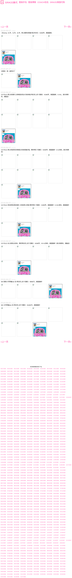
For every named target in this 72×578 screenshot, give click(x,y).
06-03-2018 (3, 501)
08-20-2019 (43, 410)
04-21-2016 (29, 561)
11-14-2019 (36, 397)
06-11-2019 (56, 423)
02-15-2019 (43, 449)
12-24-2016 (36, 545)
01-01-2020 (36, 386)
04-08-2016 (10, 563)
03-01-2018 (10, 524)
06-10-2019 (62, 423)
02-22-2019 (62, 446)
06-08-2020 (3, 371)
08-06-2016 (56, 550)
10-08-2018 (23, 472)
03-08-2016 (42, 568)
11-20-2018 (55, 462)
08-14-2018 (23, 485)
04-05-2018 (42, 514)
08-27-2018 (3, 483)
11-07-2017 (22, 542)
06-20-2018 (29, 496)
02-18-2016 (49, 571)
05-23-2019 (23, 428)
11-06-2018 (3, 467)
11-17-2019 (22, 397)
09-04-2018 (16, 480)
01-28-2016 (16, 576)
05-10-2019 (42, 431)
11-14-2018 (22, 464)
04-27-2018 (29, 509)
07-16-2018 (36, 490)
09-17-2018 (62, 475)
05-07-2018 (29, 506)
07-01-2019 (23, 420)
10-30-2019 (29, 399)
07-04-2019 (10, 420)
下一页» (67, 27)
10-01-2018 (49, 472)
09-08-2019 (36, 407)
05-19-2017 (42, 542)
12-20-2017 (49, 532)
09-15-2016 (56, 548)
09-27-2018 (10, 475)
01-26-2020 (56, 381)
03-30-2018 (16, 516)
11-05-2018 (9, 467)
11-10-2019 (49, 397)
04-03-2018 (56, 514)
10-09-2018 (16, 472)
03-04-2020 (16, 376)
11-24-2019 (49, 394)
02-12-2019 (62, 449)
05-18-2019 (56, 428)
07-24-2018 (23, 490)
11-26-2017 (9, 540)
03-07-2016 (49, 568)
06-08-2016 (23, 558)
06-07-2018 (42, 498)
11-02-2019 (16, 399)
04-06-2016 (23, 563)
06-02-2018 (10, 501)
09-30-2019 (16, 405)
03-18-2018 (29, 519)
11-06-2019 (68, 397)
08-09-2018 (49, 485)
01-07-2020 (16, 386)
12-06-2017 (10, 537)
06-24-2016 (49, 555)
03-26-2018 (43, 516)
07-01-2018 (49, 493)
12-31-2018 (3, 457)
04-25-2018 (43, 509)
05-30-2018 (29, 501)
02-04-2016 (56, 574)
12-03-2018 (10, 462)
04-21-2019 (23, 436)
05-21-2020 (43, 371)
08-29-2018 (56, 480)
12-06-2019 (49, 392)
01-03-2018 (36, 529)
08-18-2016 (23, 550)
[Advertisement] (36, 14)
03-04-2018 (56, 522)
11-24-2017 (22, 540)
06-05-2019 (29, 425)
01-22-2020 (16, 384)
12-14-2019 (16, 392)
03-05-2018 (49, 522)
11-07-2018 (68, 464)
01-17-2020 (43, 384)
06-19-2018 (36, 496)
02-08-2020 (9, 381)
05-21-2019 (36, 428)
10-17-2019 (10, 402)
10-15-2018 (43, 470)
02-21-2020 (16, 379)
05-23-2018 (62, 501)
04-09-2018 (16, 514)
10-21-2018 (3, 470)
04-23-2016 (23, 561)
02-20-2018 (3, 527)
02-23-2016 (29, 571)
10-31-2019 (23, 399)
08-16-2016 (29, 550)
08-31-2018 (43, 480)
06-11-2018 (16, 498)
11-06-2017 (29, 542)
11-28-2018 (23, 462)
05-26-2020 (23, 371)
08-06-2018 (3, 488)
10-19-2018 (16, 470)
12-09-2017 (56, 535)
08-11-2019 (36, 412)
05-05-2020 (49, 371)
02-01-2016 (10, 576)
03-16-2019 (16, 444)
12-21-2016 (43, 545)
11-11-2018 (42, 464)
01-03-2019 (49, 454)
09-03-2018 (23, 480)
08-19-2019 (49, 410)
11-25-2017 (16, 540)
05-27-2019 (10, 428)
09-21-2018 (43, 475)
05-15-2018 (43, 503)
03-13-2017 (3, 545)
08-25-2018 (16, 483)
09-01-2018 (36, 480)
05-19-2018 (23, 503)
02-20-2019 (10, 449)
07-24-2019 (49, 415)
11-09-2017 (9, 542)
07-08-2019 (49, 418)
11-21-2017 (42, 540)
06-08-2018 (36, 498)
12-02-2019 (10, 394)
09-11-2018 (36, 477)
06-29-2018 (56, 493)
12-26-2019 (10, 389)
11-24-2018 (29, 462)
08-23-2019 (23, 410)
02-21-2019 (3, 449)
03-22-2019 (43, 441)
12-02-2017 (36, 537)
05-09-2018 (16, 506)
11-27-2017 (3, 540)
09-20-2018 (49, 475)
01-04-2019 (42, 454)
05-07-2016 (3, 561)
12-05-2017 (16, 537)
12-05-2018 (62, 459)
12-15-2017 (16, 535)
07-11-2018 (3, 493)
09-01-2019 (62, 407)
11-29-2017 (56, 537)
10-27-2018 (36, 467)
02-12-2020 (62, 379)
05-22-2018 (3, 503)
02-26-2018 (29, 524)
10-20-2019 (3, 402)
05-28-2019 (3, 428)
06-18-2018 (43, 496)
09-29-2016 (42, 548)
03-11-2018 (9, 522)
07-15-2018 (43, 490)
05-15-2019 (10, 431)
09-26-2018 (16, 475)
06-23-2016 (56, 555)
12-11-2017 (42, 535)
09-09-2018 (49, 477)
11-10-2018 (49, 464)
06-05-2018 (56, 498)
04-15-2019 (56, 436)
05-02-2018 (62, 506)
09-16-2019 (49, 405)
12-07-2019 (43, 392)
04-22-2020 (56, 371)
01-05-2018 (23, 529)
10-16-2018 (36, 470)
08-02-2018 (29, 488)
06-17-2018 (49, 496)
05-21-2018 (10, 503)
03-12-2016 (16, 568)
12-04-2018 (3, 462)
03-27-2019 (23, 441)
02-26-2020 (56, 376)
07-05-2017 (36, 542)
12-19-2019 (49, 389)
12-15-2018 (62, 457)
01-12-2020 (56, 384)
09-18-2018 (56, 475)
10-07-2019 (49, 402)
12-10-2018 (29, 459)
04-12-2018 (62, 511)
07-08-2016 (9, 555)
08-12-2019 (29, 412)
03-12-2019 (36, 444)
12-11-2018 (23, 459)
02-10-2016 (36, 574)
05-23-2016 (49, 558)
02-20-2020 (23, 379)
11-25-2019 (42, 394)
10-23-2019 (56, 399)
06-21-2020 (23, 368)
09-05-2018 (10, 480)
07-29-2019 (16, 415)
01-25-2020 (62, 381)
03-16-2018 (43, 519)
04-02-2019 (49, 438)
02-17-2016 (56, 571)
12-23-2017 (29, 532)
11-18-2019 (16, 397)
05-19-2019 (49, 428)
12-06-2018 (56, 459)
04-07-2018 (29, 514)
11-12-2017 (3, 542)
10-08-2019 (43, 402)
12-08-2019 (36, 392)
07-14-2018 (49, 490)
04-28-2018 (23, 509)
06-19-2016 (3, 558)
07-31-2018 (43, 488)
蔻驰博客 (32, 2)
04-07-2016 (16, 563)
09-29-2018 (62, 472)
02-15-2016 (3, 574)
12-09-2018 (36, 459)
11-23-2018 (36, 462)
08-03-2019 (62, 412)
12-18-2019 (56, 389)
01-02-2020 (29, 386)
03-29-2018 (23, 516)
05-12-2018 (62, 503)
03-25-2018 (49, 516)
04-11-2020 (9, 373)
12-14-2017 (23, 535)
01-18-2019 (42, 451)
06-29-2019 (36, 420)
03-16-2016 (3, 568)
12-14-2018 (3, 459)
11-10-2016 (9, 548)
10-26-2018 (42, 467)
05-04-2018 (49, 506)
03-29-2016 (49, 563)
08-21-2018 (43, 483)
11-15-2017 (62, 540)
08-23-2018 (29, 483)
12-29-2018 (10, 457)
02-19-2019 (16, 449)
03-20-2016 (43, 566)
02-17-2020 (36, 379)
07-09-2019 (42, 418)
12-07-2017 (3, 537)
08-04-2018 (16, 488)
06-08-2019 (10, 425)
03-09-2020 (3, 376)
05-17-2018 (29, 503)
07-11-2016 (3, 555)
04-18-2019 (36, 436)
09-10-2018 (42, 477)
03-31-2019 (62, 438)
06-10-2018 (23, 498)
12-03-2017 (29, 537)
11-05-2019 (3, 399)
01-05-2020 (23, 386)
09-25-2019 (23, 405)
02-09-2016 (42, 574)
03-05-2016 (62, 568)
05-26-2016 (43, 558)
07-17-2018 (29, 490)
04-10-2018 (9, 514)
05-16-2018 (36, 503)
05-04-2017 (49, 542)
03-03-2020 (23, 376)
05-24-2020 (36, 371)
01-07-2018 (10, 529)
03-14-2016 (10, 568)
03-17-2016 (62, 566)
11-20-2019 (3, 397)
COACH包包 (43, 2)
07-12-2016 (62, 553)
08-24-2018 (23, 483)
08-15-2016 (36, 550)
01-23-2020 (10, 384)
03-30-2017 (62, 542)
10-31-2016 (16, 548)
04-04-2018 (49, 514)
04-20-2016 (36, 561)
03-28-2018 (29, 516)
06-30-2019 (29, 420)
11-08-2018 (62, 464)
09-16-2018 (3, 477)
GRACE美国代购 (57, 2)
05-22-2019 (29, 428)
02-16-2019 (36, 449)
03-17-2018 (36, 519)
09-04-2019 (49, 407)
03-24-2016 (16, 566)
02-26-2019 (56, 446)
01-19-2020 (29, 384)
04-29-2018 (16, 509)
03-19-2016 (49, 566)
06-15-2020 (43, 368)
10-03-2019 (3, 405)
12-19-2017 (56, 532)
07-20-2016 (36, 553)
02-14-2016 (10, 574)
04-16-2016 (49, 561)
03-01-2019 (43, 446)
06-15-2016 (10, 558)
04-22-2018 (62, 509)
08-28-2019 (10, 410)
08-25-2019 (16, 410)
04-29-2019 (49, 433)
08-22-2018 (36, 483)
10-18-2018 (23, 470)
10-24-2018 (49, 467)
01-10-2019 (9, 454)
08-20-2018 (49, 483)
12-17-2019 (62, 389)
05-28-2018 (36, 501)
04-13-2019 (3, 438)
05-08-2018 (23, 506)
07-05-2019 (3, 420)
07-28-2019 (23, 415)
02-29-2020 (36, 376)
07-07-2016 (16, 555)
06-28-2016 (36, 555)
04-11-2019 (16, 438)
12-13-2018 (10, 459)
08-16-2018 (10, 485)
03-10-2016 (29, 568)
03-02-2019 (36, 446)
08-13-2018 (29, 485)
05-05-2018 (42, 506)
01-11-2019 (3, 454)
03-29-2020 (49, 373)
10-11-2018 (3, 472)
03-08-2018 (29, 522)
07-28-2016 (10, 553)
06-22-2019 (62, 420)
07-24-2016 (29, 553)
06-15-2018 (56, 496)
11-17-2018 (9, 464)
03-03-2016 (10, 571)
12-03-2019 (3, 394)
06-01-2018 (16, 501)
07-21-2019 (3, 418)
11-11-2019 (42, 397)
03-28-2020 (56, 373)
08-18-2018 (62, 483)
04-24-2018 (49, 509)
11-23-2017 (29, 540)
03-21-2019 (49, 441)
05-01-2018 (3, 509)
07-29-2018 (56, 488)
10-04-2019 (62, 402)
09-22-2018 (36, 475)
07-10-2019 (36, 418)
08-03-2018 (23, 488)
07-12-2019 (23, 418)
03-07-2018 (36, 522)
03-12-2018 (3, 522)
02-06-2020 (16, 381)
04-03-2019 (42, 438)
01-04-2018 (29, 529)
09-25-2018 (23, 475)
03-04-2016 (3, 571)
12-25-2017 (16, 532)
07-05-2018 (23, 493)
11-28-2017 (62, 537)
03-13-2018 (62, 519)
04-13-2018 (56, 511)
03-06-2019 (10, 446)
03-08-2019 (62, 444)
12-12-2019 (29, 392)
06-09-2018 (29, 498)
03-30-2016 (43, 563)
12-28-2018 (16, 457)
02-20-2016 (43, 571)
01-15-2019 (56, 451)
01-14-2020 (49, 384)
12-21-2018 (49, 457)
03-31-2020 (42, 373)
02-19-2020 (29, 379)
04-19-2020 (62, 371)
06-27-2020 (3, 368)
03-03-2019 (29, 446)
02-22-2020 (10, 379)
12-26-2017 (10, 532)
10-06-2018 (36, 472)
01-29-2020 (42, 381)
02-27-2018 (23, 524)
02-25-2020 (62, 376)
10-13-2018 (56, 470)
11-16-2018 (16, 464)
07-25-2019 (43, 415)
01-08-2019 (23, 454)
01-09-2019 (16, 454)
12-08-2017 (62, 535)
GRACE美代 (11, 2)
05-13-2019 (23, 431)
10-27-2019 (42, 399)
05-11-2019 (36, 431)
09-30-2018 (56, 472)
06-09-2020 (62, 368)
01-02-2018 (43, 529)
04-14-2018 (49, 511)
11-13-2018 (29, 464)
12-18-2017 (62, 532)
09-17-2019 (43, 405)
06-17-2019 (16, 423)
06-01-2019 (56, 425)
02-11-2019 (3, 451)
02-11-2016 (29, 574)
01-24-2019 (9, 451)
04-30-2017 (55, 542)
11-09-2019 (55, 397)
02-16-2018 (16, 527)
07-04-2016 (29, 555)
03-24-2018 (56, 516)
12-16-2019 (3, 392)
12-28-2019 (62, 386)
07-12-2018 (62, 490)
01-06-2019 (29, 454)
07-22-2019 (62, 415)
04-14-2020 (3, 373)
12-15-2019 (10, 392)
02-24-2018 (43, 524)
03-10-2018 (16, 522)
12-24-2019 (23, 389)
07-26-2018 (10, 490)
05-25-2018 (49, 501)
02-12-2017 (16, 545)
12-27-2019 (3, 389)
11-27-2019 (29, 394)
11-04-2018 (16, 467)
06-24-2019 (49, 420)
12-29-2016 (23, 545)
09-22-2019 (36, 405)
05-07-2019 (62, 431)
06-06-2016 (29, 558)
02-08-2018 (29, 527)
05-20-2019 (43, 428)
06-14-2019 (36, 423)
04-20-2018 (10, 511)
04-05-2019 (36, 438)
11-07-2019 (62, 397)
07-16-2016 (49, 553)
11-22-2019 (55, 394)
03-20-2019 (56, 441)
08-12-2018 (36, 485)
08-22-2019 (29, 410)
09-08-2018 (56, 477)
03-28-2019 (16, 441)
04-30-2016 (10, 561)
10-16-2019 (16, 402)
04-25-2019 (62, 433)
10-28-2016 (23, 548)
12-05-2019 (56, 392)
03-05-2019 (16, 446)
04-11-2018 (3, 514)
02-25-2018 (36, 524)
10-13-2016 (36, 548)
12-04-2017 (23, 537)
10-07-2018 (29, 472)
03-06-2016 (56, 568)
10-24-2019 (49, 399)
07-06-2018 (16, 493)
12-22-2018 (43, 457)
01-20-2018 (43, 527)
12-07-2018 (49, 459)
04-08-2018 (23, 514)
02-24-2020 (3, 379)
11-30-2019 (16, 394)
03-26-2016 (3, 566)
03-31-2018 (10, 516)
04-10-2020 (16, 373)
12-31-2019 (43, 386)
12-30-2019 (49, 386)
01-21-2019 (23, 451)
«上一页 (4, 27)
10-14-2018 (49, 470)
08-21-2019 (36, 410)
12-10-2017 (49, 535)
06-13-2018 (3, 498)
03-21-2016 (36, 566)
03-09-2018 (23, 522)
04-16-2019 (49, 436)
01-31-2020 (36, 381)
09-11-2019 (16, 407)
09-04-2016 (62, 548)
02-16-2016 (62, 571)
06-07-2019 (16, 425)
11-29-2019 (23, 394)
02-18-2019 (23, 449)
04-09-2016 (3, 563)
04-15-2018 (43, 511)
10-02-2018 (42, 472)
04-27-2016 (16, 561)
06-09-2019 (3, 425)
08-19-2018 (56, 483)
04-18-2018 (23, 511)
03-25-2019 (36, 441)
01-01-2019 (62, 454)
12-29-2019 (56, 386)
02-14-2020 (49, 379)
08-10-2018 (43, 485)
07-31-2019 (10, 415)
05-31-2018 (23, 501)
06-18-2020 (29, 368)
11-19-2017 (49, 540)
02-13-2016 (16, 574)
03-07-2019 (3, 446)
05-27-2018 (43, 501)
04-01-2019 (56, 438)
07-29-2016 (3, 553)
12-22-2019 (29, 389)
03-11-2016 (23, 568)
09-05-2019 (42, 407)
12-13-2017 (29, 535)
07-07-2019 (56, 418)
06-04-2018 (62, 498)
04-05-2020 (29, 373)
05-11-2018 (3, 506)
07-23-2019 (56, 415)
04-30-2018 (10, 509)
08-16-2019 (3, 412)
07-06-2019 (62, 418)
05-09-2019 (49, 431)
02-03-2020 (29, 381)
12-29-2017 (56, 529)
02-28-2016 (16, 571)
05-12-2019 (29, 431)
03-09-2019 (56, 444)
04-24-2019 (3, 436)
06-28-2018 (62, 493)
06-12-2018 (10, 498)
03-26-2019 (29, 441)
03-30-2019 (3, 441)
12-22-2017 (36, 532)
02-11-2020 (3, 381)
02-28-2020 (43, 376)
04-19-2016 (43, 561)
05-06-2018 (36, 506)
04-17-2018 (29, 511)
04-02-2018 (62, 514)
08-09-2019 (49, 412)
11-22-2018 (42, 462)
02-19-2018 (10, 527)
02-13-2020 (56, 379)
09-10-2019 (23, 407)
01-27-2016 (23, 576)
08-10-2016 (43, 550)
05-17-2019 (62, 428)
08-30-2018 (49, 480)
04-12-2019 (10, 438)
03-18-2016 (56, 566)
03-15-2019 (23, 444)
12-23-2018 (36, 457)
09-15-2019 (56, 405)
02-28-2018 (16, 524)
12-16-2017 (10, 535)
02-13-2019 (56, 449)
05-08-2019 (56, 431)
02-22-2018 (56, 524)
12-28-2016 (29, 545)
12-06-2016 (49, 545)
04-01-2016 (36, 563)
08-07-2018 (62, 485)
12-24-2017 (23, 532)
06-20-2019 (3, 423)
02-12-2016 (23, 574)
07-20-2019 (10, 418)
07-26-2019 (36, 415)
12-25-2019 (16, 389)
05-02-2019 (29, 433)
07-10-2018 (9, 493)
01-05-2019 (36, 454)
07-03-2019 (16, 420)
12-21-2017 (43, 532)
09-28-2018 (3, 475)
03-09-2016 (36, 568)
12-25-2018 (23, 457)
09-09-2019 (29, 407)
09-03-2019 (56, 407)
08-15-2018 (16, 485)
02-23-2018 (49, 524)
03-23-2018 (62, 516)
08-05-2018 (10, 488)
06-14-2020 (49, 368)
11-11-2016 (3, 548)
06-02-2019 (49, 425)
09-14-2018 (16, 477)
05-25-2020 (29, 371)
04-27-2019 (56, 433)
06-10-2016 (16, 558)
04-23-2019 (10, 436)
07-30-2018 (49, 488)
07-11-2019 (29, 418)
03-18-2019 (3, 444)
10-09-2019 (36, 402)
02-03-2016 (62, 574)
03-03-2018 (62, 522)
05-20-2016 (56, 558)
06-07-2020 (10, 371)
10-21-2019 (62, 399)
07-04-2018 (29, 493)
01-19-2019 (36, 451)
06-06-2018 (49, 498)
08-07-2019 (56, 412)
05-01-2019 (36, 433)
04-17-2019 (43, 436)
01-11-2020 (62, 384)
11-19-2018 (62, 462)
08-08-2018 (56, 485)
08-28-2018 (62, 480)
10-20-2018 (10, 470)
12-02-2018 (16, 462)
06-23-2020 (10, 368)
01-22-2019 (16, 451)
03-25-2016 (10, 566)
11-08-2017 (16, 542)
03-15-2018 (49, 519)
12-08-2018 (42, 459)
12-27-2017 (3, 532)
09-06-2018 (3, 480)
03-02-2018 (3, 524)
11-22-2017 (36, 540)
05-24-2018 (56, 501)
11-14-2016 (62, 545)
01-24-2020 (3, 384)
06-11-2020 (56, 368)
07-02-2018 (42, 493)
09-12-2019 (10, 407)
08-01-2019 (3, 415)
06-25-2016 (42, 555)
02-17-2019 (29, 449)
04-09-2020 (23, 373)
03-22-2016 (29, 566)
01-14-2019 (62, 451)
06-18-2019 (10, 423)
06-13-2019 (43, 423)
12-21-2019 (36, 389)
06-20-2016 (62, 555)
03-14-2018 (56, 519)
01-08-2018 (3, 529)
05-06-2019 (3, 433)
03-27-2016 (62, 563)
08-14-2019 (16, 412)
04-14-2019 (62, 436)
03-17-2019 (10, 444)
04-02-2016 (29, 563)
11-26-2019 (36, 394)
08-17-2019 (62, 410)
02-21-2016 (36, 571)
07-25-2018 (16, 490)
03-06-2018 (42, 522)
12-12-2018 (16, 459)
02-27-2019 (49, 446)
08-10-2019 (42, 412)
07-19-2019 (16, 418)
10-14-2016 (29, 548)
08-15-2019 (10, 412)
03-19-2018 (23, 519)
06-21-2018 (23, 496)
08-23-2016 (10, 550)
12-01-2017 (43, 537)
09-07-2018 (62, 477)
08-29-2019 (3, 410)
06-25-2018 (3, 496)
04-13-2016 (56, 561)
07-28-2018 (62, 488)
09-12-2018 (29, 477)
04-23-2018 (56, 509)
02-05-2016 (49, 574)
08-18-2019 (56, 410)
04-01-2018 (3, 516)
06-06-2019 (23, 425)
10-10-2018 (9, 472)
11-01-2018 (29, 467)
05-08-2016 (62, 558)
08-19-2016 (16, 550)
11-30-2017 (49, 537)
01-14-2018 (49, 527)
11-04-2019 (9, 399)
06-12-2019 (49, 423)
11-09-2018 (55, 464)
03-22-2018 (3, 519)
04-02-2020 (36, 373)
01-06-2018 (16, 529)
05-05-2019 (10, 433)
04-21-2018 (3, 511)
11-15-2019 (29, 397)
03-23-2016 (23, 566)
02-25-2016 (23, 571)
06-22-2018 (16, 496)
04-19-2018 (16, 511)
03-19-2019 (62, 441)
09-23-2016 (49, 548)
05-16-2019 (3, 431)
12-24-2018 (29, 457)
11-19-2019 (9, 397)
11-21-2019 (62, 394)
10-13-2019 (23, 402)
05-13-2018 (56, 503)
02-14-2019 (49, 449)
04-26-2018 (36, 509)
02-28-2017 (10, 545)
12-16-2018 (56, 457)
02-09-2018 (23, 527)
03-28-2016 (56, 563)
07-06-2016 (23, 555)
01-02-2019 (56, 454)
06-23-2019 (56, 420)
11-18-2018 (3, 464)
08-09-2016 (49, 550)
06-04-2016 (36, 558)
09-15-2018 (10, 477)
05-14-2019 (16, 431)
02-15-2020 (43, 379)
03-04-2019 (23, 446)
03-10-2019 (49, 444)
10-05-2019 (56, 402)
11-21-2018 (49, 462)
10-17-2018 (29, 470)
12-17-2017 (3, 535)
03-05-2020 (10, 376)
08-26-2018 (10, 483)
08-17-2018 (3, 485)
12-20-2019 (43, 389)
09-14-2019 (62, 405)
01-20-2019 (29, 451)
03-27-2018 (36, 516)
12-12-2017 (36, 535)
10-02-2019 (10, 405)
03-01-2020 (29, 376)
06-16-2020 (36, 368)
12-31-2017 (49, 529)
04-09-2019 (23, 438)
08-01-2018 (36, 488)
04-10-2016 (62, 561)
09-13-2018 (23, 477)
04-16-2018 (36, 511)
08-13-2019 (23, 412)
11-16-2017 (55, 540)
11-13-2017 (68, 540)
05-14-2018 (49, 503)
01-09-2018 (62, 527)
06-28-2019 (43, 420)
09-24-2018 (29, 475)
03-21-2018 (10, 519)
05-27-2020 (16, 371)
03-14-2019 (29, 444)
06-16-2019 (23, 423)
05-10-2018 (9, 506)
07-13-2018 (56, 490)
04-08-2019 (29, 438)
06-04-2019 (36, 425)
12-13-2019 (23, 392)
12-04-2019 (62, 392)
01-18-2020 (36, 384)
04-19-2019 (29, 436)
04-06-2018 (36, 514)
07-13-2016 (56, 553)
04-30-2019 (43, 433)
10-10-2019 (29, 402)
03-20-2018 (16, 519)
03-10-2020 (62, 373)
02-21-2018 (62, 524)
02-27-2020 (49, 376)
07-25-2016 (23, 553)
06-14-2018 (62, 496)
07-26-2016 (16, 553)
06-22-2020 (16, 368)
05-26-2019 (16, 428)
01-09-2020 (10, 386)
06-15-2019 (29, 423)
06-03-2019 (43, 425)
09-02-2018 (29, 480)
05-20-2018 (16, 503)
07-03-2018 (36, 493)
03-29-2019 (10, 441)
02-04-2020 (23, 381)
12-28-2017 (62, 529)
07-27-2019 (29, 415)
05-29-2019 (62, 425)
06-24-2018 (10, 496)
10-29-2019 (36, 399)
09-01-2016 (3, 550)
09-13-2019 (3, 407)
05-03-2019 (23, 433)
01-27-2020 (49, 381)
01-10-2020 (3, 386)
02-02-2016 (3, 576)
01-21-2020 (23, 384)
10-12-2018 (62, 470)
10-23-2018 (55, 467)
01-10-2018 (56, 527)
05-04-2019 (16, 433)
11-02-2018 (22, 467)
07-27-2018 (3, 490)
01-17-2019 (49, 451)
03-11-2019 (42, 444)
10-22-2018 (62, 467)
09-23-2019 (29, 405)
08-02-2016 (62, 550)
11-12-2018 (36, 464)
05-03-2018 (56, 506)
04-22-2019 (16, 436)
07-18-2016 (43, 553)
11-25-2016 (56, 545)
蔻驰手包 (23, 2)
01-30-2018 (36, 527)
